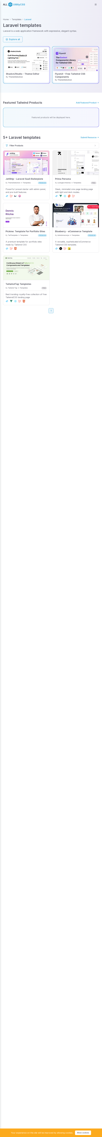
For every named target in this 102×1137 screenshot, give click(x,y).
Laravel (27, 19)
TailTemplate (13, 235)
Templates (16, 19)
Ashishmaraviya (63, 235)
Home (6, 19)
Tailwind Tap (12, 288)
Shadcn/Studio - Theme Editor (22, 74)
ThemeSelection (16, 77)
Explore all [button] (14, 39)
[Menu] (95, 4)
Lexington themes (64, 183)
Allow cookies (83, 1133)
